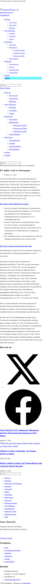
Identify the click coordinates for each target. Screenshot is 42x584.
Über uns (7, 92)
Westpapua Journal (20, 125)
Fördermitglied (14, 149)
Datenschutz (12, 534)
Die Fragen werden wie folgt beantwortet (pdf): (16, 246)
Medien (6, 492)
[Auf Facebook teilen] (23, 425)
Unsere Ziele (13, 98)
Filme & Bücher (14, 134)
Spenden (12, 143)
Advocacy (7, 478)
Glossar (11, 113)
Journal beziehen (15, 146)
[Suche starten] (22, 163)
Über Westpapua (10, 104)
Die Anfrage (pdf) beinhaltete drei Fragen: (14, 204)
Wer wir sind (13, 95)
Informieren (8, 116)
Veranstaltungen (14, 140)
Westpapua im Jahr (20, 131)
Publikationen (14, 122)
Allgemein (7, 481)
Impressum (3, 534)
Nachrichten (13, 119)
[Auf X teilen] (23, 387)
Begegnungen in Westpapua (13, 483)
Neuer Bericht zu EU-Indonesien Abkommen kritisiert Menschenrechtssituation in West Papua (19, 433)
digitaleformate (26, 583)
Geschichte (13, 110)
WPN (6, 517)
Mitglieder (12, 101)
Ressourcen (8, 500)
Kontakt (7, 152)
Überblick (12, 107)
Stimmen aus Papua (20, 128)
